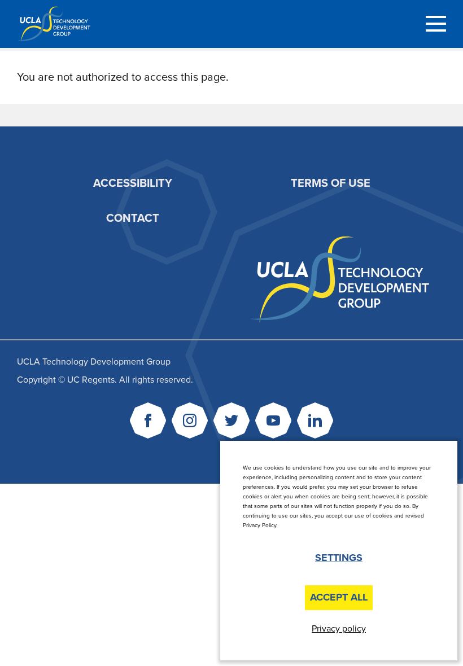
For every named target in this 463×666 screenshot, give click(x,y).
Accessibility (132, 183)
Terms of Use (330, 183)
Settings (338, 557)
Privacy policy (339, 628)
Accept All (339, 597)
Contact (132, 218)
